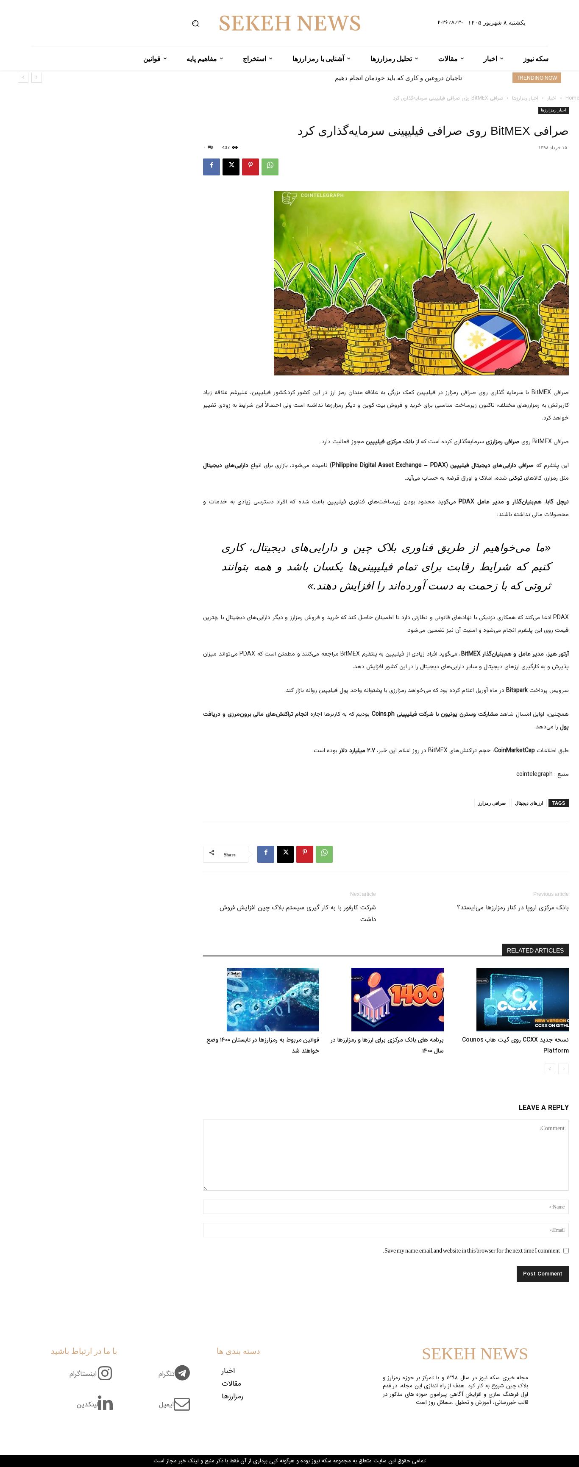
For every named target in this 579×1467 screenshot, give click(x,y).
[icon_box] (177, 1379)
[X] (231, 166)
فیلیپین (336, 502)
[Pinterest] (250, 166)
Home (572, 98)
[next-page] (550, 1069)
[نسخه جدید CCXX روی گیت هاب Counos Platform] (511, 999)
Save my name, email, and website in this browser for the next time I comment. (471, 1250)
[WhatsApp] (270, 166)
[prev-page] (563, 1069)
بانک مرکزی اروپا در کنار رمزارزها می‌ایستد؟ (513, 908)
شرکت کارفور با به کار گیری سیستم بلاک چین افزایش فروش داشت (298, 914)
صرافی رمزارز (492, 803)
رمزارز (551, 478)
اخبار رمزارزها (525, 98)
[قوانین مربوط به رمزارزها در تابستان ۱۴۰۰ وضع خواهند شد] (261, 999)
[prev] (36, 77)
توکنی (515, 478)
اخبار (552, 98)
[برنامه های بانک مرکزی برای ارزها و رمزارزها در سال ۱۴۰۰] (386, 999)
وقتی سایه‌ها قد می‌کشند (429, 77)
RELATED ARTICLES (535, 950)
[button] (195, 23)
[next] (23, 77)
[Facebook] (211, 166)
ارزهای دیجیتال (529, 803)
